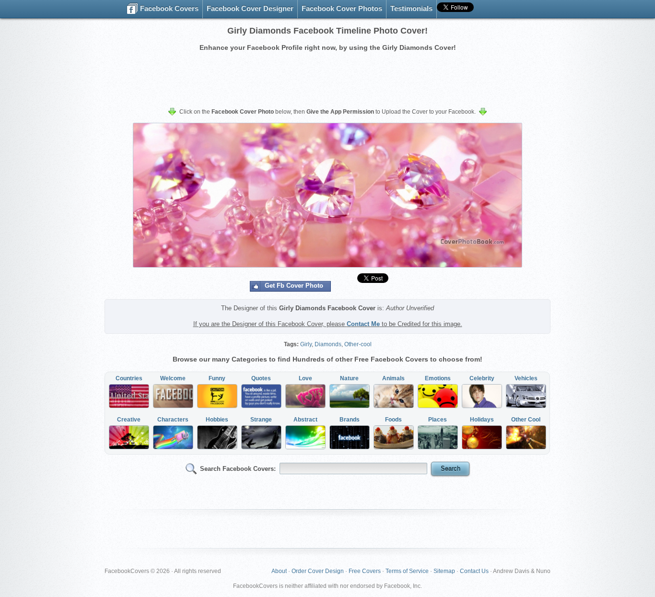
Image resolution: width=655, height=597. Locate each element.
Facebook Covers (168, 8)
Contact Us (474, 571)
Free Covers (365, 571)
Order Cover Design (318, 571)
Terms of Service (407, 571)
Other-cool (358, 344)
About (279, 571)
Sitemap (444, 571)
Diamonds (328, 344)
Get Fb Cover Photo (294, 285)
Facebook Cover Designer (250, 8)
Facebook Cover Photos (342, 8)
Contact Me (363, 324)
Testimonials (411, 8)
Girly (306, 344)
